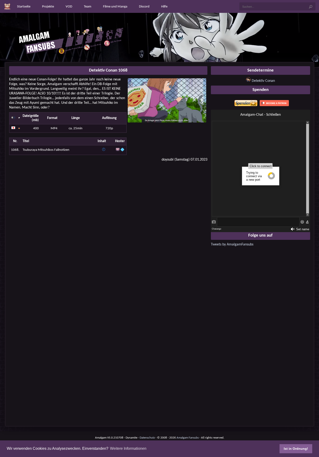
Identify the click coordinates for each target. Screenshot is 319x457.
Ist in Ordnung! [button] (296, 448)
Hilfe (164, 6)
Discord (144, 6)
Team (87, 6)
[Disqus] (108, 225)
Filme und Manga (115, 6)
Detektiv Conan (263, 81)
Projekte (48, 6)
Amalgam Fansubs (188, 437)
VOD (69, 6)
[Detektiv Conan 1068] (167, 121)
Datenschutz (147, 437)
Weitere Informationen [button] (128, 448)
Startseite (23, 6)
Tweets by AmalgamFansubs (232, 244)
